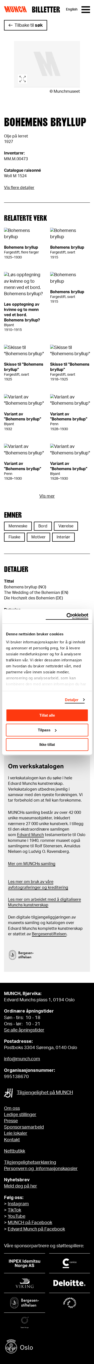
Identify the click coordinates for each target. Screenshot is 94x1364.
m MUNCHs (29, 864)
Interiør (63, 537)
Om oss (12, 1108)
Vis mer (47, 496)
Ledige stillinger (20, 1115)
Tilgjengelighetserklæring (30, 1162)
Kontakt (12, 1140)
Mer (11, 864)
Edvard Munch (30, 835)
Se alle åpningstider (24, 1030)
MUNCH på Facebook (30, 1223)
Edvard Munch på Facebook (36, 1229)
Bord (42, 526)
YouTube (16, 1216)
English (71, 9)
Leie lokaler (15, 1133)
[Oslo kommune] (47, 1347)
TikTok (14, 1210)
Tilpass (44, 730)
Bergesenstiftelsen (49, 934)
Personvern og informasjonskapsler (41, 1169)
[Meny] (85, 9)
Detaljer (72, 700)
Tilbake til (29, 25)
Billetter (46, 9)
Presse (11, 1121)
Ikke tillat (47, 744)
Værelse (65, 526)
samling (47, 864)
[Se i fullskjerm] (47, 64)
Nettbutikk (14, 1151)
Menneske (18, 526)
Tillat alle (47, 715)
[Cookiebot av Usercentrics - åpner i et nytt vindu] (67, 616)
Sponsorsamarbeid (24, 1127)
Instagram (18, 1204)
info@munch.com (22, 1059)
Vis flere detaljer (19, 188)
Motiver (38, 537)
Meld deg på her (20, 1186)
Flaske (14, 537)
